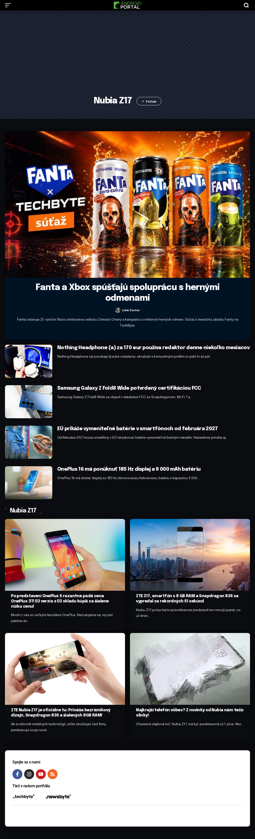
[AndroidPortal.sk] (127, 5)
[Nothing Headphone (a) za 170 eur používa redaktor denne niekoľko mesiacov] (28, 361)
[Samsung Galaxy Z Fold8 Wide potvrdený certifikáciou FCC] (28, 401)
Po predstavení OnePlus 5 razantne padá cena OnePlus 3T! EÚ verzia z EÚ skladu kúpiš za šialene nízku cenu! (60, 601)
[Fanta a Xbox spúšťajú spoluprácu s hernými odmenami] (127, 204)
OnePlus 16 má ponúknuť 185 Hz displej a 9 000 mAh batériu (128, 469)
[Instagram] (29, 774)
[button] (9, 5)
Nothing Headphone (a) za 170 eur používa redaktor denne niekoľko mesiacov (153, 347)
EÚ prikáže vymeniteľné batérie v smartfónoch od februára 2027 (137, 428)
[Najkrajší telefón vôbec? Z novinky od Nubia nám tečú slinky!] (190, 669)
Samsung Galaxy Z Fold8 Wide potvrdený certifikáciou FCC (129, 388)
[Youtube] (41, 774)
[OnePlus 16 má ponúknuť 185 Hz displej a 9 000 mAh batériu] (28, 482)
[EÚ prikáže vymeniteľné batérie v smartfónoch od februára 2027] (28, 442)
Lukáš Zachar (131, 310)
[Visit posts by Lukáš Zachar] (118, 310)
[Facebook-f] (17, 774)
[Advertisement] (127, 56)
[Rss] (53, 774)
